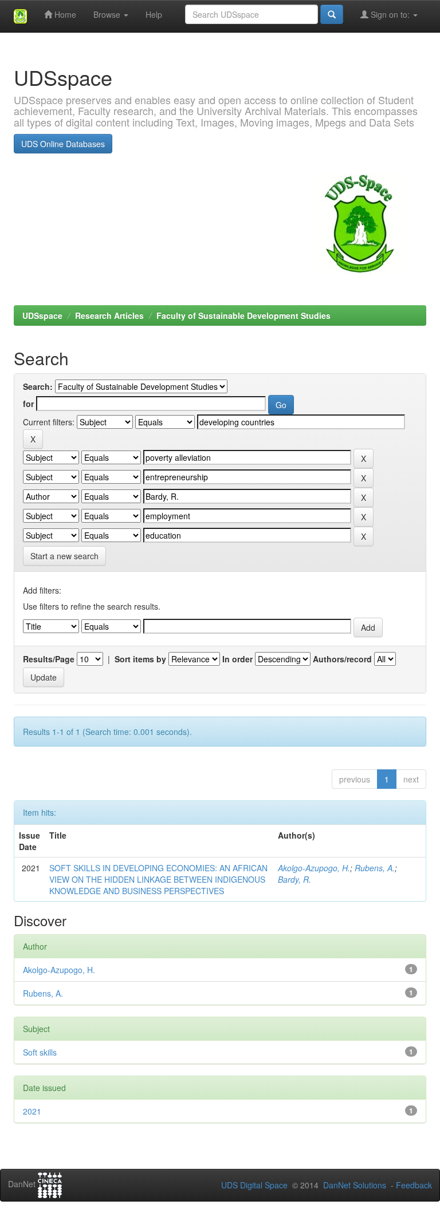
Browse (108, 14)
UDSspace (42, 315)
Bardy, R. (294, 879)
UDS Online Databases (63, 143)
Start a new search (64, 556)
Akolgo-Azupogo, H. (314, 868)
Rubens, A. (375, 868)
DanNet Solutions (354, 1185)
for (28, 403)
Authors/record (342, 659)
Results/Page (48, 659)
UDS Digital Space (255, 1185)
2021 (32, 1111)
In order (237, 659)
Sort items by (140, 659)
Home (64, 14)
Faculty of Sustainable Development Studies (243, 315)
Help (154, 14)
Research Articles (109, 315)
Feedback (414, 1185)
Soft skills (40, 1052)
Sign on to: (390, 14)
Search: (38, 386)
